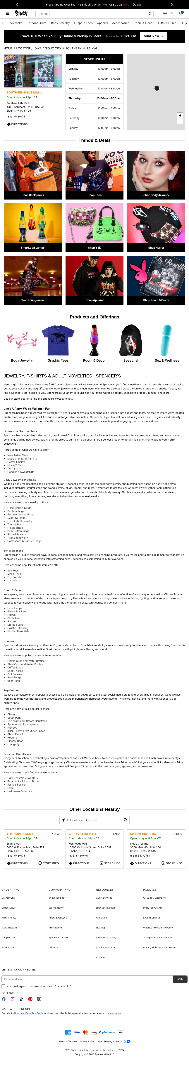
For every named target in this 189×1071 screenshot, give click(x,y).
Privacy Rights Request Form (159, 947)
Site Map (101, 927)
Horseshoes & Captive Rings (24, 541)
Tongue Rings (15, 524)
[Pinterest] (30, 999)
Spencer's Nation (105, 907)
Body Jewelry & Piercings (20, 479)
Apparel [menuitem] (102, 23)
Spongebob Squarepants (22, 724)
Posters (11, 621)
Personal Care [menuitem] (37, 23)
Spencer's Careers (58, 937)
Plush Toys (13, 618)
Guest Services (104, 897)
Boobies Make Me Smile (29, 1013)
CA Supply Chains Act (154, 897)
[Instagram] (12, 999)
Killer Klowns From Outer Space (26, 730)
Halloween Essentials (19, 791)
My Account (8, 897)
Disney (11, 714)
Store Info (51, 863)
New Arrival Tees (17, 455)
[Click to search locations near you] (63, 820)
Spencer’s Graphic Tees (20, 431)
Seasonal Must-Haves (17, 754)
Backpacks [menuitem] (15, 23)
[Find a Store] (165, 13)
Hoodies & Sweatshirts (20, 471)
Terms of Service (68, 1041)
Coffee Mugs (15, 667)
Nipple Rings (15, 527)
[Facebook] (3, 999)
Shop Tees (95, 195)
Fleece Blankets (16, 611)
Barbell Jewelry (16, 534)
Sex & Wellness (13, 550)
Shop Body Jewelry (156, 195)
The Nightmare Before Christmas (27, 720)
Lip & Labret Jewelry (19, 521)
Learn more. (114, 1013)
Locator (23, 48)
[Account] (172, 13)
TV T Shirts (14, 468)
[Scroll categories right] (186, 23)
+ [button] (180, 115)
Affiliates (53, 947)
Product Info (8, 947)
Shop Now (151, 36)
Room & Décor (13, 590)
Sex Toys (12, 570)
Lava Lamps (14, 608)
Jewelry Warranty (105, 947)
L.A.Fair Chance (151, 917)
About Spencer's (58, 917)
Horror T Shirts (16, 461)
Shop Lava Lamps (32, 247)
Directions (19, 124)
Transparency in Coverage (157, 937)
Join (180, 979)
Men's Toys (14, 573)
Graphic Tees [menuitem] (83, 23)
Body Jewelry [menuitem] (60, 23)
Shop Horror (156, 247)
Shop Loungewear (32, 300)
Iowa (37, 48)
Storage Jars (15, 624)
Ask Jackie (101, 917)
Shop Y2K (94, 247)
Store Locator (56, 907)
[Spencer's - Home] (21, 13)
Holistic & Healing (17, 628)
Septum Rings (15, 511)
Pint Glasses (14, 674)
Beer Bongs (14, 677)
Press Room (55, 927)
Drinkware (10, 641)
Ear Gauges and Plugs (20, 514)
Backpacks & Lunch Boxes (23, 781)
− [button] (180, 121)
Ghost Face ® (15, 734)
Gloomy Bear (15, 740)
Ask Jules (101, 957)
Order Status (8, 907)
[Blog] (39, 999)
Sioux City (53, 48)
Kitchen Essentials (18, 631)
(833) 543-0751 (16, 116)
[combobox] (94, 13)
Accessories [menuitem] (120, 23)
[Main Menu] (7, 13)
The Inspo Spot (57, 897)
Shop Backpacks (33, 195)
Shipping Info (8, 937)
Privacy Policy (87, 1041)
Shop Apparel (95, 300)
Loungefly (13, 744)
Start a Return (9, 927)
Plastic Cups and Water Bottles (25, 660)
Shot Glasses (15, 670)
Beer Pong (13, 680)
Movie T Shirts (16, 465)
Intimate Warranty (106, 937)
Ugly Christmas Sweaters (22, 777)
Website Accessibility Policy (158, 927)
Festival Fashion (16, 784)
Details (137, 4)
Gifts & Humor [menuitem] (168, 23)
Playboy (12, 727)
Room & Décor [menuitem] (144, 23)
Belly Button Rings (18, 531)
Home (8, 48)
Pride (10, 787)
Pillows (11, 614)
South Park (14, 717)
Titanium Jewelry (17, 537)
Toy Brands (14, 577)
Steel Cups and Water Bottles (25, 664)
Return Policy (8, 917)
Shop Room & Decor (156, 300)
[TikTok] (21, 999)
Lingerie (12, 580)
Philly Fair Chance (152, 907)
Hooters (12, 737)
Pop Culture (11, 690)
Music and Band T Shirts (22, 458)
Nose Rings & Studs (19, 507)
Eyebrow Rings (16, 517)
